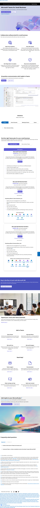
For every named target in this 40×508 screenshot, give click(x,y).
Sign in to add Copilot (5, 399)
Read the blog (34, 4)
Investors (15, 502)
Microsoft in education (32, 495)
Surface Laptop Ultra (14, 493)
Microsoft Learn (16, 500)
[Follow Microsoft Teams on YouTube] (16, 491)
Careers (37, 501)
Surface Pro (2, 493)
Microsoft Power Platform (18, 501)
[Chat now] (39, 253)
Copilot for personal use (32, 493)
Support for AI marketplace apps (26, 500)
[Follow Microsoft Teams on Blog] (18, 491)
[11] (1, 483)
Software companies (27, 501)
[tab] (4, 122)
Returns (4, 495)
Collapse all (9, 442)
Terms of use (27, 506)
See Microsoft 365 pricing (7, 404)
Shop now (4, 80)
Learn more (10, 80)
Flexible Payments (24, 495)
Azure (13, 499)
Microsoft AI (2, 499)
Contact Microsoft (13, 506)
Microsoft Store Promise (16, 495)
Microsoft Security (8, 499)
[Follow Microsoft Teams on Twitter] (11, 491)
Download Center (29, 494)
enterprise (8, 469)
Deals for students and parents (12, 498)
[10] (1, 481)
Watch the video (29, 387)
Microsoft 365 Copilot (29, 499)
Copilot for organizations (22, 493)
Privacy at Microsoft (9, 502)
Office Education (29, 496)
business (12, 469)
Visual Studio (33, 501)
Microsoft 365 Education (21, 496)
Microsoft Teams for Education (11, 496)
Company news (3, 502)
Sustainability (19, 502)
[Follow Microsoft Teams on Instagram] (14, 491)
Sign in (14, 12)
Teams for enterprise (5, 13)
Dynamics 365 (16, 499)
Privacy (17, 506)
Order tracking (9, 495)
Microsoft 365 (21, 499)
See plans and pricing (6, 12)
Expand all (3, 442)
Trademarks (32, 506)
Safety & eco (37, 506)
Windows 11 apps (17, 494)
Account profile (23, 494)
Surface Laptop (7, 493)
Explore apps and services (6, 286)
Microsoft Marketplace (8, 501)
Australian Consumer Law (10, 507)
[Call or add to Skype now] (39, 255)
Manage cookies (22, 506)
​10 (12, 248)
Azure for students (21, 498)
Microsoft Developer (9, 500)
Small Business (2, 500)
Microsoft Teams (36, 499)
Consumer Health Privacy (4, 506)
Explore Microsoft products (9, 494)
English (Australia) (3, 503)
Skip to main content (4, 0)
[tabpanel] (20, 127)
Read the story (4, 322)
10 (8, 203)
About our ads (2, 507)
